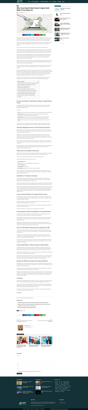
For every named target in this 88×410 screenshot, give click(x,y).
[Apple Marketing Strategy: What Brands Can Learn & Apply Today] (57, 29)
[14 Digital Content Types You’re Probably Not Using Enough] (57, 34)
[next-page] (18, 349)
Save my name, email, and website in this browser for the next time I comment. (29, 371)
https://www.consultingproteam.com (28, 327)
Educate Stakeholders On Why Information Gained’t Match (26, 93)
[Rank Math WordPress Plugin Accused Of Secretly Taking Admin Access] (22, 340)
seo (24, 310)
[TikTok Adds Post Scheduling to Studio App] (57, 10)
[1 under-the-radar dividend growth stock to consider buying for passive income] (19, 392)
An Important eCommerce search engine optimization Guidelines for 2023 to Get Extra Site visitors (34, 304)
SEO (22, 4)
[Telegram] (62, 403)
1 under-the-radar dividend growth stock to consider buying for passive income (27, 392)
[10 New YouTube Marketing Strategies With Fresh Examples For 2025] (57, 24)
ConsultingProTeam (21, 12)
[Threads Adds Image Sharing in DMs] (57, 14)
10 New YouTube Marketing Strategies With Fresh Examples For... (65, 24)
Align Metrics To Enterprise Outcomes (23, 87)
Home (20, 4)
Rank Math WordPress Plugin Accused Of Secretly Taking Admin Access (21, 346)
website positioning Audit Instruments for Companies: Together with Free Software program (33, 302)
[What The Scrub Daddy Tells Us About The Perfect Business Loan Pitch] (57, 19)
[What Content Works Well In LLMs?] (57, 39)
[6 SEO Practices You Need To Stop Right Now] (19, 383)
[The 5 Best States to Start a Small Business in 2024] (19, 388)
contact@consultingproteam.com (40, 405)
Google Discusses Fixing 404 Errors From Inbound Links (27, 305)
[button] (70, 1)
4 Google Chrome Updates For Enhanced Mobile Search (27, 307)
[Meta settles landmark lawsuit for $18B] (38, 392)
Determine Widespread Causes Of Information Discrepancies (27, 84)
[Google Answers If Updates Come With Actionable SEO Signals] (46, 340)
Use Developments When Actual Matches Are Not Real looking (27, 90)
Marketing (21, 310)
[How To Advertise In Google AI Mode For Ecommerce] (38, 388)
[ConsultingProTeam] (17, 12)
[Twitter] (65, 403)
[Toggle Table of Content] (38, 81)
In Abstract (19, 96)
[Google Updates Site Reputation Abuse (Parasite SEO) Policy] (34, 340)
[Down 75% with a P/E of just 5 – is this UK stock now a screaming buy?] (38, 383)
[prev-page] (17, 349)
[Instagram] (60, 403)
